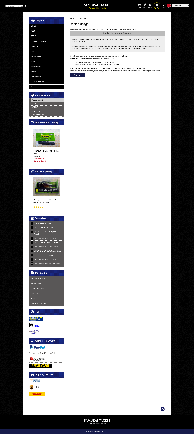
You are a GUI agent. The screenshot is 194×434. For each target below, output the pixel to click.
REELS (33, 36)
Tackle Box (35, 46)
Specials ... (35, 72)
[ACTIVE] (47, 107)
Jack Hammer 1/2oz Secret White (46, 247)
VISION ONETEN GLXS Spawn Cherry (48, 251)
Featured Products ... (38, 82)
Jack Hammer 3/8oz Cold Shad (45, 259)
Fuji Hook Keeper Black (42, 223)
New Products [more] (46, 122)
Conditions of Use (37, 288)
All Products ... (36, 87)
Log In (144, 4)
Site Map (34, 299)
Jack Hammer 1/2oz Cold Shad (45, 238)
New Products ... (36, 77)
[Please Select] (47, 100)
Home (139, 4)
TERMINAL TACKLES (38, 41)
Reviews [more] (43, 171)
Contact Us (35, 294)
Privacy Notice (36, 283)
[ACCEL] (47, 104)
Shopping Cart (157, 4)
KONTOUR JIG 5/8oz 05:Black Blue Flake (46, 152)
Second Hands (36, 56)
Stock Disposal (36, 67)
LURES (33, 26)
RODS (33, 31)
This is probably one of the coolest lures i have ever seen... (45, 201)
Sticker (33, 61)
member (150, 4)
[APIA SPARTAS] (47, 114)
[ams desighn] (47, 111)
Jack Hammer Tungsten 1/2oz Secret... (48, 264)
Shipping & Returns (38, 278)
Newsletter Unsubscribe (39, 304)
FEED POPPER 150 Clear (43, 255)
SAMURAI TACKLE (102, 431)
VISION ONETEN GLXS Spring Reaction (45, 233)
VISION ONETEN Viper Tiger (44, 228)
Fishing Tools (35, 51)
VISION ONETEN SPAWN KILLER (46, 242)
